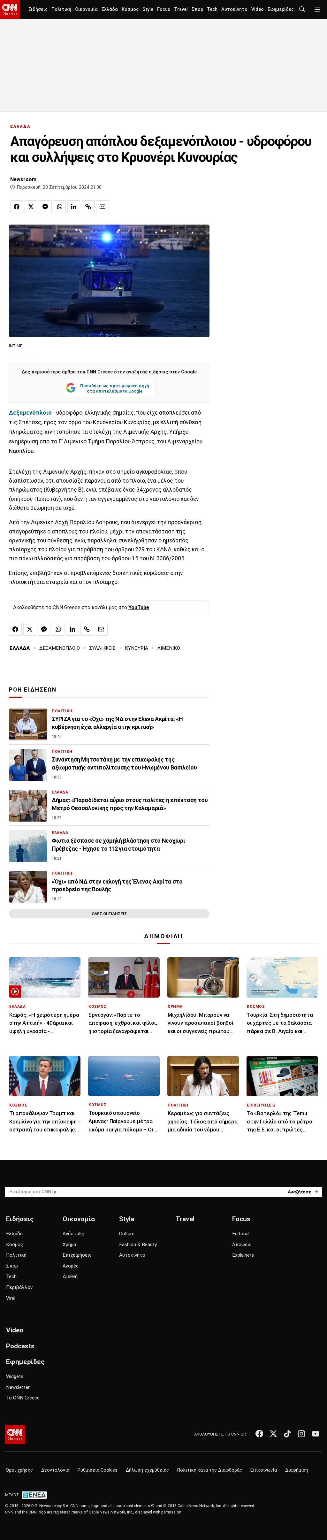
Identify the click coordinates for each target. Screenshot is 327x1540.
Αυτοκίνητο (234, 9)
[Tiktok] (287, 1433)
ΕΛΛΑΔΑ (20, 126)
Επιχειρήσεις (77, 1255)
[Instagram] (301, 1433)
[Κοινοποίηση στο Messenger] (45, 206)
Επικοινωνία (263, 1470)
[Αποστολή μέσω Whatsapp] (59, 206)
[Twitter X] (273, 1433)
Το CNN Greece (23, 1398)
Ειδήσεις (38, 9)
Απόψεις (242, 1244)
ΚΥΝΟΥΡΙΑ (136, 648)
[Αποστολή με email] (102, 206)
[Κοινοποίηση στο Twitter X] (31, 206)
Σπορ (197, 9)
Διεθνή (70, 1276)
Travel (181, 9)
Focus (163, 9)
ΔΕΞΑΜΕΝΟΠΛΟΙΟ (59, 648)
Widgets (14, 1376)
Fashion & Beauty (138, 1244)
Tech (212, 9)
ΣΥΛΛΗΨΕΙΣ (102, 648)
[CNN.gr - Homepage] (10, 9)
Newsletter (18, 1387)
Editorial (240, 1234)
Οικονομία (86, 9)
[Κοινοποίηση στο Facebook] (16, 206)
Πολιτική (61, 9)
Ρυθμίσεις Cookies (98, 1470)
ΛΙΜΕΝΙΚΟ (168, 648)
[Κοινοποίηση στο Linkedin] (73, 206)
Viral (10, 1298)
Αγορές (71, 1266)
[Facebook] (259, 1433)
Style (147, 9)
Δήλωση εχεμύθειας (147, 1470)
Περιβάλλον (19, 1287)
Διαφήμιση (296, 1470)
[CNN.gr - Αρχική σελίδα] (15, 1434)
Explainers (243, 1255)
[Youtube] (315, 1433)
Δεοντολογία (55, 1470)
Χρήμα (69, 1244)
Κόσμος (130, 9)
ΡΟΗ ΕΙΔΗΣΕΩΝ (33, 689)
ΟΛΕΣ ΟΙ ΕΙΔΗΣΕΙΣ (109, 913)
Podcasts (20, 1346)
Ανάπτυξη (73, 1234)
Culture (126, 1234)
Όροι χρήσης (19, 1470)
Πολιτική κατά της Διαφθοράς (209, 1470)
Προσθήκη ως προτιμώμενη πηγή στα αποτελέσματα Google (114, 388)
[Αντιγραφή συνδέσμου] (88, 206)
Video (257, 9)
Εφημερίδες (281, 9)
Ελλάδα (110, 9)
